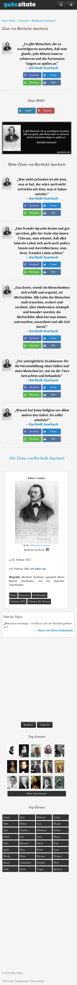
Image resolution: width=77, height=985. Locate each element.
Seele (6, 849)
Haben (23, 823)
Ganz (39, 836)
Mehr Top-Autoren (37, 793)
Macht (57, 823)
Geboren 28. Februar (39, 601)
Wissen (57, 856)
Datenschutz (37, 981)
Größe (57, 830)
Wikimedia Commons (40, 545)
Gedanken (25, 862)
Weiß (23, 869)
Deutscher (24, 595)
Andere (24, 830)
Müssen (41, 856)
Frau (56, 843)
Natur (40, 843)
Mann (13, 595)
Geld (5, 869)
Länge (40, 869)
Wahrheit (42, 830)
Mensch (41, 817)
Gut (22, 836)
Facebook (8, 981)
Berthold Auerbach (43, 68)
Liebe (57, 817)
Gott (39, 823)
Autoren (28, 725)
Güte (5, 843)
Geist (56, 849)
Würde (6, 856)
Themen (44, 725)
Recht (40, 849)
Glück (6, 836)
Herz (22, 849)
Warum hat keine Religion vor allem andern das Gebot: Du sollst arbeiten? (42, 415)
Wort (56, 862)
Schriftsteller (39, 595)
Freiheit (41, 862)
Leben (6, 817)
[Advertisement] (38, 680)
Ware (22, 856)
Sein (22, 817)
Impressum (22, 981)
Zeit (5, 830)
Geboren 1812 (17, 601)
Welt (5, 823)
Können (24, 843)
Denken (58, 869)
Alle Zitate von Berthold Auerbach (36, 458)
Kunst (6, 862)
